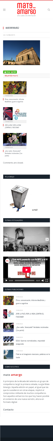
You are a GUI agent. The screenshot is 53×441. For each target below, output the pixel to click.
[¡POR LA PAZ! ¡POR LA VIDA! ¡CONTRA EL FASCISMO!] (14, 114)
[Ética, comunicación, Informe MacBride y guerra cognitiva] (14, 89)
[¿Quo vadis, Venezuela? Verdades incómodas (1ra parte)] (14, 140)
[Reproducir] (6, 280)
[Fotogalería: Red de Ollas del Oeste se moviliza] (26, 239)
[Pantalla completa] (46, 280)
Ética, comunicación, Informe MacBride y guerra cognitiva (14, 100)
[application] (26, 270)
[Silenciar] (43, 280)
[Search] (49, 9)
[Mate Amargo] (26, 9)
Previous (6, 239)
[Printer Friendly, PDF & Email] (10, 72)
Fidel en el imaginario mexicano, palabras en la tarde (33, 356)
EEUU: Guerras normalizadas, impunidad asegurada (30, 342)
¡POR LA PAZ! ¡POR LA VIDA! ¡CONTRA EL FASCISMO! (13, 126)
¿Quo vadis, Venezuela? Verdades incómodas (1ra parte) (13, 153)
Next (47, 239)
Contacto (8, 409)
